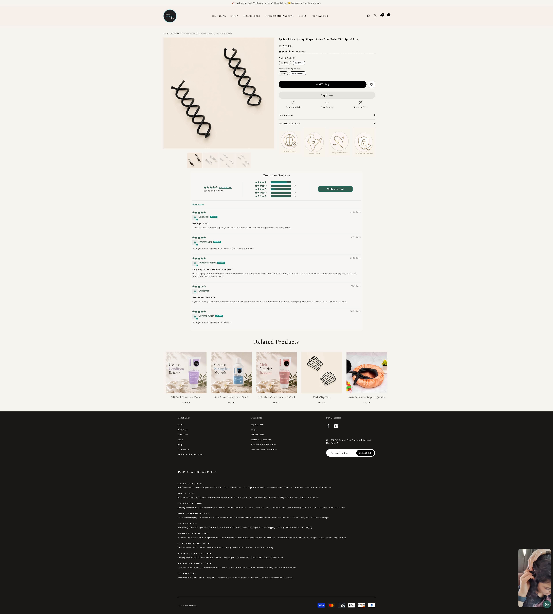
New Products (184, 577)
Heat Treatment (228, 537)
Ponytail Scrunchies (309, 497)
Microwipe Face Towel (281, 517)
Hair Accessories (185, 487)
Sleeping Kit (299, 507)
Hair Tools (219, 527)
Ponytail (288, 487)
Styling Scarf (255, 527)
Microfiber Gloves (262, 517)
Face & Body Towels (302, 517)
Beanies (260, 567)
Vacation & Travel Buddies (189, 567)
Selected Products (240, 577)
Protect (249, 547)
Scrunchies (183, 497)
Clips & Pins (235, 487)
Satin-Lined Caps (256, 507)
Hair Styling (183, 527)
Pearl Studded (298, 72)
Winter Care (226, 567)
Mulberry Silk (277, 557)
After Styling (306, 527)
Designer (210, 577)
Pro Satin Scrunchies (217, 497)
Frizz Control (199, 547)
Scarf (307, 487)
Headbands (260, 487)
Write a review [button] (335, 189)
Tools (245, 527)
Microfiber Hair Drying (187, 517)
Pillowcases (286, 507)
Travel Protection (337, 507)
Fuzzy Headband (275, 487)
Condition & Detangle (307, 537)
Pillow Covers (272, 507)
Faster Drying (225, 547)
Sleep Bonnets (210, 507)
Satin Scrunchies (198, 497)
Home (165, 33)
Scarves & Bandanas (322, 487)
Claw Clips (247, 487)
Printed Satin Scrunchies (265, 497)
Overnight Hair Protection (189, 507)
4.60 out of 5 (225, 187)
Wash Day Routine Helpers (189, 537)
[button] (220, 16)
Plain (283, 72)
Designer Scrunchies (288, 497)
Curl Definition (184, 547)
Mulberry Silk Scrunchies (241, 497)
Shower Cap (269, 537)
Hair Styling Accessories (206, 487)
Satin (266, 557)
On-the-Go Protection (317, 507)
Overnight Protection (187, 557)
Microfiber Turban (225, 517)
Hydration (211, 547)
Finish (257, 547)
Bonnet (222, 507)
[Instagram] (336, 426)
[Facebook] (328, 426)
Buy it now (327, 95)
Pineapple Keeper (321, 517)
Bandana (299, 487)
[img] (199, 212)
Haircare (281, 537)
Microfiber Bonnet (243, 517)
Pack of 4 (299, 62)
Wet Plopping (269, 527)
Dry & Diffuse (340, 537)
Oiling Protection (211, 537)
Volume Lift (238, 547)
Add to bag (322, 84)
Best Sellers (198, 577)
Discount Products (177, 33)
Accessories (276, 577)
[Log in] (375, 16)
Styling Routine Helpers (288, 527)
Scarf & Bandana (288, 567)
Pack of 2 (285, 62)
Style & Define (325, 537)
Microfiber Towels (207, 517)
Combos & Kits (222, 577)
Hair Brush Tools (233, 527)
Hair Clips (224, 487)
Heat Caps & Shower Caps (250, 537)
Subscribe (365, 452)
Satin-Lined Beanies (237, 507)
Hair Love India (191, 605)
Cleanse (291, 537)
